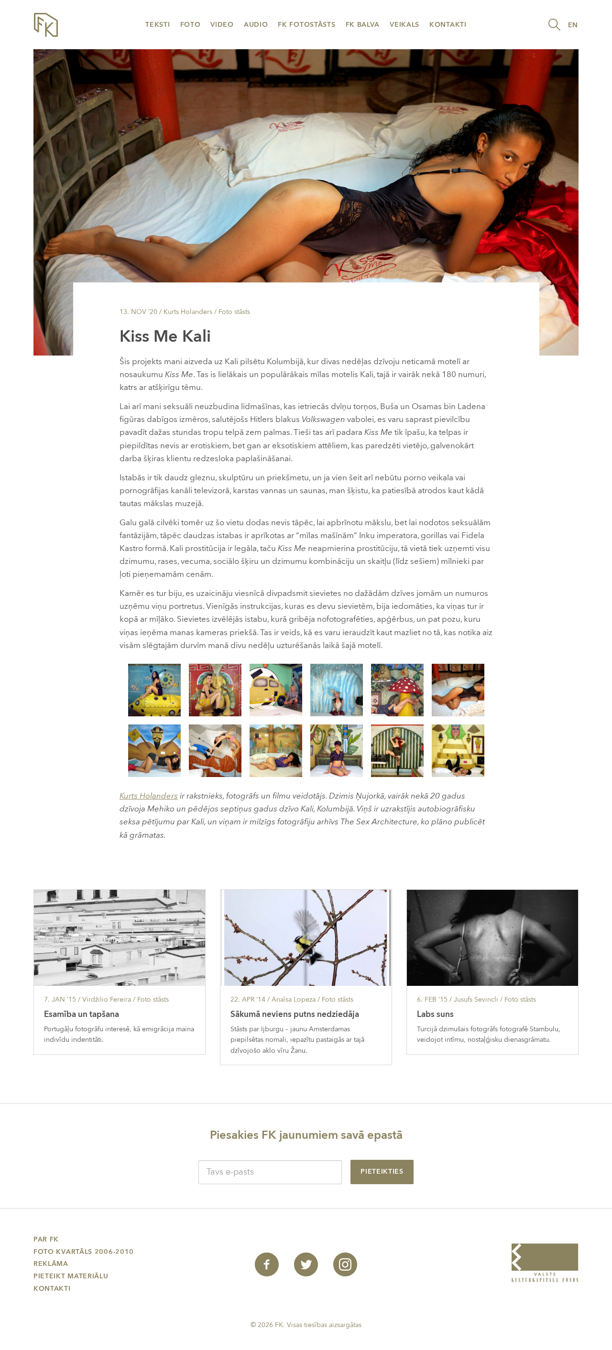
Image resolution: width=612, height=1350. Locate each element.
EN (573, 25)
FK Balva (363, 24)
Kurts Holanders (149, 795)
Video (222, 24)
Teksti (157, 24)
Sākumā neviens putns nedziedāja (294, 1014)
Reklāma (50, 1263)
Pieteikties (382, 1171)
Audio (256, 24)
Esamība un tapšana (81, 1014)
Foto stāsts (234, 311)
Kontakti (448, 24)
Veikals (404, 24)
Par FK (46, 1239)
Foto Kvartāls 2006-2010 (83, 1251)
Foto (190, 24)
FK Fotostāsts (306, 24)
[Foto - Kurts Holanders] (154, 689)
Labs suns (435, 1014)
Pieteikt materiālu (71, 1276)
